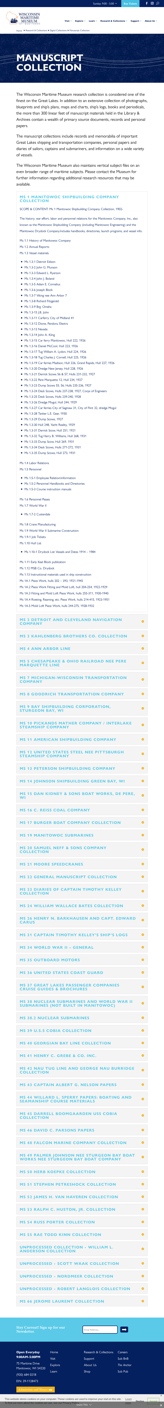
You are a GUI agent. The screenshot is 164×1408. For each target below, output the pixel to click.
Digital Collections (58, 30)
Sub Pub (123, 1371)
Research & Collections (36, 30)
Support (89, 1358)
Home (54, 1352)
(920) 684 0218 (26, 1374)
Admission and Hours (33, 1389)
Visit (52, 1358)
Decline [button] (140, 1401)
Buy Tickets (130, 3)
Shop (87, 1371)
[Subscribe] (124, 1329)
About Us (90, 1364)
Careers (122, 1352)
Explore (55, 1364)
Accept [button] (153, 1401)
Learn (53, 1371)
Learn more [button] (128, 1401)
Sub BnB (123, 1358)
